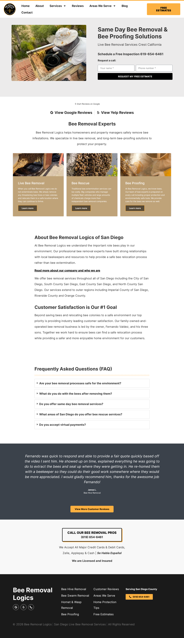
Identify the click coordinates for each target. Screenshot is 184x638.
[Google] (16, 607)
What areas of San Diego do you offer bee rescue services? (80, 414)
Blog (125, 6)
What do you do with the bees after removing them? (75, 393)
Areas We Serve (100, 6)
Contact (27, 12)
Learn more (27, 208)
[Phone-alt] (31, 607)
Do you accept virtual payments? (62, 424)
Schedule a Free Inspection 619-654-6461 (130, 54)
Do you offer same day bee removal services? (71, 404)
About (39, 6)
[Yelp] (23, 607)
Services (56, 6)
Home (25, 6)
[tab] (92, 383)
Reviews (78, 6)
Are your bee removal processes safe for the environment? (80, 383)
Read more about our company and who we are (67, 270)
